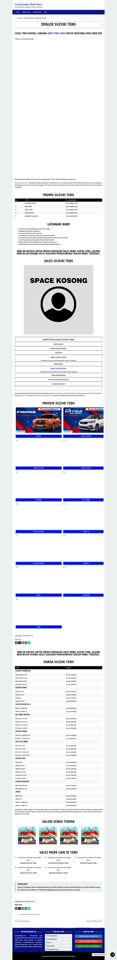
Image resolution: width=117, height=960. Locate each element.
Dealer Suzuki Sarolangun (22, 920)
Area (49, 942)
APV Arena (41, 395)
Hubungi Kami (52, 939)
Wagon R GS (33, 395)
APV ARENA (86, 595)
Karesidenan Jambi (26, 914)
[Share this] (16, 642)
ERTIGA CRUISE (86, 436)
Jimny (75, 393)
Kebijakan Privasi (53, 949)
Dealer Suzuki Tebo (21, 183)
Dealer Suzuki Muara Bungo (94, 920)
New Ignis (81, 393)
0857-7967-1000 (68, 33)
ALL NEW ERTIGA (38, 563)
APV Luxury (49, 395)
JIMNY (39, 595)
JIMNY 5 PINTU (86, 468)
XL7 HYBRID (86, 500)
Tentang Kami (52, 936)
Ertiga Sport (60, 393)
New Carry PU (89, 393)
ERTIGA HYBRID (38, 531)
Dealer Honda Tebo (88, 863)
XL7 (54, 393)
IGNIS (38, 627)
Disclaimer (51, 946)
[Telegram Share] (25, 642)
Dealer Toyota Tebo (28, 873)
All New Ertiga (68, 393)
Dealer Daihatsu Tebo (58, 873)
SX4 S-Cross (25, 395)
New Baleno (98, 393)
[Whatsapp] (29, 642)
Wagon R (18, 395)
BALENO (86, 563)
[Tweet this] (19, 642)
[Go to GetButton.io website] (113, 958)
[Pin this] (22, 642)
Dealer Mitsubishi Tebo (58, 863)
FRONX (38, 436)
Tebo (37, 914)
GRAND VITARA (38, 468)
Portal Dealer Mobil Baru (28, 4)
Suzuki (34, 914)
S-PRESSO (38, 500)
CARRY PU (86, 531)
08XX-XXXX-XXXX (58, 357)
